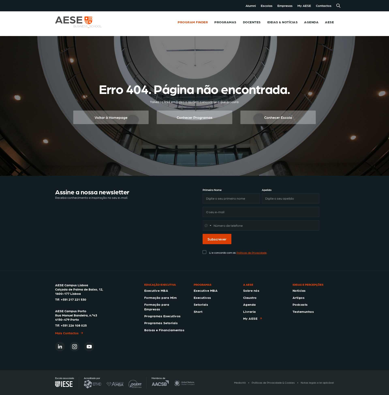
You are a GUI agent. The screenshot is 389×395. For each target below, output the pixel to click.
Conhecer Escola (278, 117)
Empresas (285, 5)
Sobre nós (251, 290)
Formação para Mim (160, 297)
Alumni (251, 5)
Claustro (250, 297)
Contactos (323, 5)
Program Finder (193, 22)
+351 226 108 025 (74, 325)
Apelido (266, 189)
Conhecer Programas (195, 117)
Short (198, 311)
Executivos (202, 297)
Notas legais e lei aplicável (317, 382)
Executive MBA (156, 290)
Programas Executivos (162, 316)
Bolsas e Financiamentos (164, 330)
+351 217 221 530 (73, 299)
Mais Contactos (67, 333)
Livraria (249, 311)
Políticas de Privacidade (251, 252)
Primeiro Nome (212, 189)
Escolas (267, 5)
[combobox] (208, 225)
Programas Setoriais (161, 323)
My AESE (304, 5)
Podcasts (300, 304)
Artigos (299, 297)
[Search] (338, 6)
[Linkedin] (60, 346)
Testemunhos (303, 311)
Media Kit (240, 382)
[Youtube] (89, 346)
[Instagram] (74, 346)
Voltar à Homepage (111, 117)
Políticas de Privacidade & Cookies (273, 382)
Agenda (249, 304)
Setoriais (201, 304)
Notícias (299, 290)
